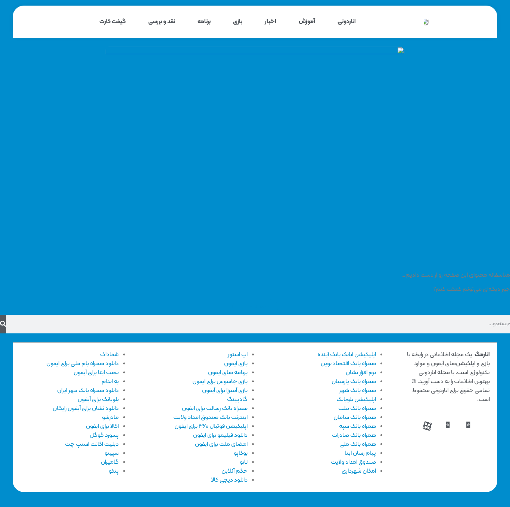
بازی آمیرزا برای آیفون (225, 390)
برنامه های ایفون (228, 372)
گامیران (110, 462)
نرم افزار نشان (361, 372)
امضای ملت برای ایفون (221, 444)
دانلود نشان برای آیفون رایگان (86, 408)
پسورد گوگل (104, 435)
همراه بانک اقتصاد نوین (348, 363)
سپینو (112, 453)
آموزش (307, 21)
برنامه (204, 21)
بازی (237, 21)
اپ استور (238, 354)
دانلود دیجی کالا (229, 480)
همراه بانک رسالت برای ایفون (215, 408)
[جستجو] (3, 324)
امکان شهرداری (359, 471)
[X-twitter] (447, 426)
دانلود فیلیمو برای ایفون (220, 435)
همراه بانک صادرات (354, 435)
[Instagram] (468, 426)
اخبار (270, 21)
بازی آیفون (236, 363)
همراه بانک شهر (357, 390)
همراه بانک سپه (357, 426)
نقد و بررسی (161, 21)
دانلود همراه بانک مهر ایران (88, 390)
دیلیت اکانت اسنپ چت (92, 444)
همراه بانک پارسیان (354, 381)
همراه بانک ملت (357, 408)
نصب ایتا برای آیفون (96, 372)
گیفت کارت (112, 21)
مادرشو (110, 417)
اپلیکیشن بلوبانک (356, 399)
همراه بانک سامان (354, 417)
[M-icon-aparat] (427, 426)
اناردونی (347, 21)
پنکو (114, 471)
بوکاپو (241, 453)
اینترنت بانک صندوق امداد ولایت (210, 417)
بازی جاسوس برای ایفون (220, 381)
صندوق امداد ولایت (353, 462)
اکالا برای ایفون (102, 426)
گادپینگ (237, 399)
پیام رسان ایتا (360, 453)
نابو (244, 462)
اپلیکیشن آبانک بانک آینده (346, 354)
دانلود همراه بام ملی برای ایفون (82, 363)
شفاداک (109, 354)
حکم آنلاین (234, 471)
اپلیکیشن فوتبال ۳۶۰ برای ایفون (211, 426)
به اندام (110, 381)
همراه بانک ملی (357, 444)
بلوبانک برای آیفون (98, 399)
